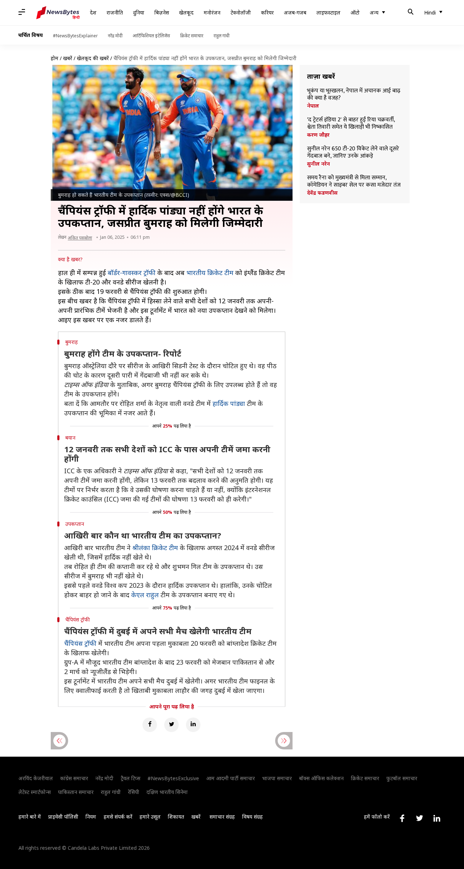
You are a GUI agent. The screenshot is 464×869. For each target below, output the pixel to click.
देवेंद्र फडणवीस (322, 193)
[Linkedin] (193, 725)
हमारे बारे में (29, 816)
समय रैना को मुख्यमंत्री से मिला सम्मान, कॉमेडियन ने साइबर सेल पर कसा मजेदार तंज (354, 181)
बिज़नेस (161, 12)
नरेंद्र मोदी (115, 36)
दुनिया (138, 12)
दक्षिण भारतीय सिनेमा (167, 792)
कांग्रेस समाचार (74, 778)
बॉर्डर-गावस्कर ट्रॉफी (132, 272)
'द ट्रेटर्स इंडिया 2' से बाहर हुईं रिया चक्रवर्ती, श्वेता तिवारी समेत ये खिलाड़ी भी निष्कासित (351, 123)
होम (54, 58)
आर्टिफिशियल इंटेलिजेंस (151, 36)
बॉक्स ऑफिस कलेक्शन (321, 778)
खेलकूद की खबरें (93, 58)
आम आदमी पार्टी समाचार (230, 778)
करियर (267, 12)
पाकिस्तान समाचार (76, 792)
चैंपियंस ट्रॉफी (80, 643)
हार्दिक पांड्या (228, 403)
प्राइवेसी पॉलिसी (63, 816)
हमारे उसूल (150, 816)
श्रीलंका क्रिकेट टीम (155, 547)
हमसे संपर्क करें (118, 816)
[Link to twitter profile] (419, 818)
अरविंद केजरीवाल (35, 778)
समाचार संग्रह (222, 816)
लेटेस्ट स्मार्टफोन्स (34, 792)
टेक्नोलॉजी (241, 12)
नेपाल (313, 106)
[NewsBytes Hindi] (58, 12)
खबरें (67, 58)
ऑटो (355, 12)
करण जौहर (318, 135)
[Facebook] (149, 725)
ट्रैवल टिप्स (130, 778)
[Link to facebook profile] (402, 818)
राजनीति (115, 12)
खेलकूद (186, 12)
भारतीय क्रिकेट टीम (209, 272)
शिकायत (176, 816)
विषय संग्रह (252, 816)
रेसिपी (133, 792)
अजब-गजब (295, 12)
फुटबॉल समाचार (401, 778)
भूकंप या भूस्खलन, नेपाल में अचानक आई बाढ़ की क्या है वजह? (353, 94)
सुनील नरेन (318, 164)
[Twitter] (171, 725)
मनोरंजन (212, 12)
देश (93, 12)
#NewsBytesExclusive (173, 778)
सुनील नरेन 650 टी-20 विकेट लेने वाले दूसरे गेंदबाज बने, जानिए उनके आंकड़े (353, 152)
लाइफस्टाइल (328, 12)
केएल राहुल (145, 594)
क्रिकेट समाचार (191, 36)
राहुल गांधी (221, 36)
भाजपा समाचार (277, 778)
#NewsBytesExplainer (75, 36)
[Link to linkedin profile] (437, 818)
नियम (91, 816)
